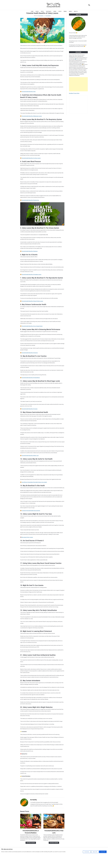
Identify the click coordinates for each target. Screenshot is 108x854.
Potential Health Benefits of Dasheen (30, 251)
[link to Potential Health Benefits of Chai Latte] (53, 821)
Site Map (71, 93)
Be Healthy (41, 15)
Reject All (95, 851)
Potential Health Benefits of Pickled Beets (31, 377)
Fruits (42, 11)
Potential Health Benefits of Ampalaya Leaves (31, 274)
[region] (54, 850)
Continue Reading (31, 842)
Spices (59, 11)
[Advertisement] (78, 84)
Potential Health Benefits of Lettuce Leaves (31, 158)
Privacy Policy (76, 93)
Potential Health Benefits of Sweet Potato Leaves (32, 301)
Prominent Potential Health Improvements (31, 510)
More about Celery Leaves (27, 537)
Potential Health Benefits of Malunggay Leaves (32, 116)
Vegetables (48, 11)
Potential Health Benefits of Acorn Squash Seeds (32, 326)
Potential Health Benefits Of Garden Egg (30, 200)
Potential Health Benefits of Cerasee (29, 408)
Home (32, 11)
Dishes (37, 11)
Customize (86, 851)
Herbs (54, 11)
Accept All (103, 851)
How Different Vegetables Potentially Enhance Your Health (34, 482)
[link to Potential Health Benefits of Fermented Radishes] (30, 821)
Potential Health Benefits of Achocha (30, 352)
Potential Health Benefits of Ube (28, 91)
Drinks (65, 11)
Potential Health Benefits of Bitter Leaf (30, 455)
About (75, 11)
